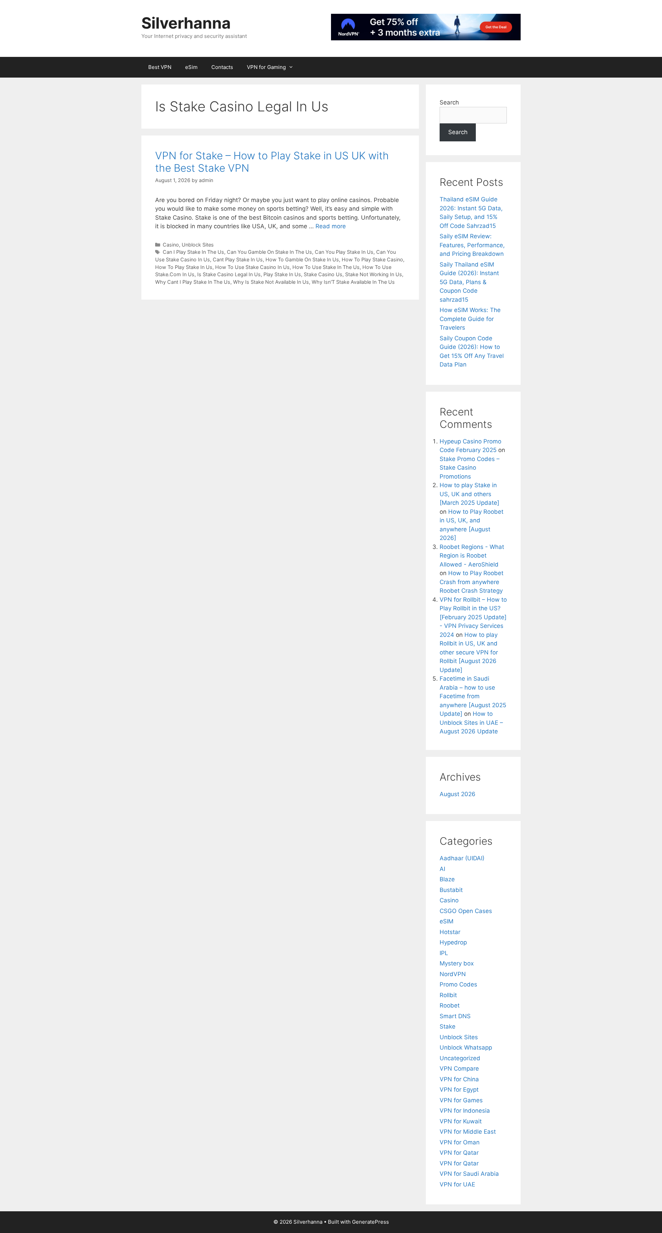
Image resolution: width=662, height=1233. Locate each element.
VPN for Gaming (266, 67)
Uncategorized (460, 1058)
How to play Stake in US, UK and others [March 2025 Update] (469, 494)
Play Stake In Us (282, 274)
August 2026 (457, 794)
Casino (171, 245)
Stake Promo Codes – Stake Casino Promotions (470, 467)
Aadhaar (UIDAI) (462, 858)
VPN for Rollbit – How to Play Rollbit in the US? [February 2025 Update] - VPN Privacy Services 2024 (473, 617)
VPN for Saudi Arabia (469, 1173)
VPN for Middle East (468, 1131)
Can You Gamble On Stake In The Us (269, 252)
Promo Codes (458, 984)
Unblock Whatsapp (466, 1047)
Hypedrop (453, 942)
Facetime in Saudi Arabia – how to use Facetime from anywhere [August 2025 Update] (473, 696)
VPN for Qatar (459, 1152)
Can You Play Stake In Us (344, 252)
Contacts (222, 67)
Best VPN (159, 67)
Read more (330, 226)
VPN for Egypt (459, 1089)
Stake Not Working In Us (373, 274)
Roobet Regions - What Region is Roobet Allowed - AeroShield (472, 555)
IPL (444, 953)
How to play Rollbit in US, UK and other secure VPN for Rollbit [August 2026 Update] (469, 652)
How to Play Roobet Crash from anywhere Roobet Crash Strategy (471, 582)
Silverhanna (186, 22)
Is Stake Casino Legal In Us (229, 274)
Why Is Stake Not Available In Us (271, 282)
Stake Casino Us (323, 274)
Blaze (447, 879)
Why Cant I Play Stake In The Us (192, 282)
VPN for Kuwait (461, 1121)
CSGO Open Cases (466, 911)
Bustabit (451, 889)
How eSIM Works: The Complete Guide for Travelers (470, 319)
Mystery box (457, 963)
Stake (447, 1026)
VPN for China (459, 1079)
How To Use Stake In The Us (326, 267)
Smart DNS (455, 1016)
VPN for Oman (460, 1142)
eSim (191, 67)
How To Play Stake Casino (372, 259)
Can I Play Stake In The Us (193, 252)
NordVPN (453, 974)
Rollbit (448, 995)
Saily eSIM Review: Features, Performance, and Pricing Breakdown (472, 245)
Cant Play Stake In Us (238, 259)
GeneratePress (370, 1222)
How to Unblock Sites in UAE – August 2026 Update (471, 722)
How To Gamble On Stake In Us (302, 259)
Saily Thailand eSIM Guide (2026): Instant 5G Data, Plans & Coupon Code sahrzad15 (469, 282)
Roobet (450, 1005)
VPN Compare (459, 1068)
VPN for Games (461, 1100)
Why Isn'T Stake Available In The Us (353, 282)
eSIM (446, 921)
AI (442, 868)
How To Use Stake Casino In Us (252, 267)
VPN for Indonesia (465, 1110)
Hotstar (450, 932)
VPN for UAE (457, 1184)
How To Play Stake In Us (183, 267)
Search (449, 102)
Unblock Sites (198, 245)
